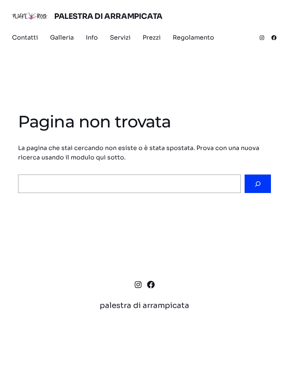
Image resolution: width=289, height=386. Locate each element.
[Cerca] (258, 184)
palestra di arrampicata (108, 16)
